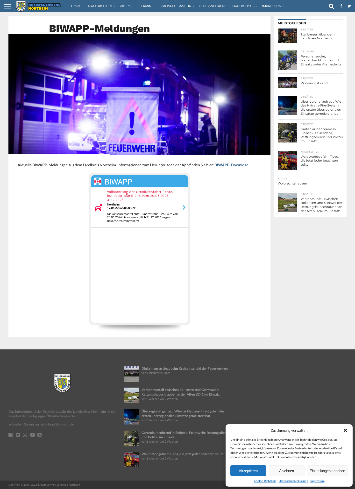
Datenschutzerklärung (293, 481)
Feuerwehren (212, 6)
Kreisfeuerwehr (176, 6)
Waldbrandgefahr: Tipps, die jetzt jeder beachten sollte (182, 454)
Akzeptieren (248, 471)
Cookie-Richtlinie (265, 481)
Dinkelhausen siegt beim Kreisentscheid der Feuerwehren (185, 368)
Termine (146, 6)
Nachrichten (100, 6)
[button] (345, 430)
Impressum (317, 481)
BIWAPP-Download (231, 165)
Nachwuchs (243, 6)
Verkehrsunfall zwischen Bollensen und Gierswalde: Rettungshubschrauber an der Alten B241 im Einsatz (181, 392)
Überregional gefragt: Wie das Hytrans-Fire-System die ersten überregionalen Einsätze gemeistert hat (183, 413)
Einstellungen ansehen (327, 471)
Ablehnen (286, 471)
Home (76, 6)
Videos (126, 6)
